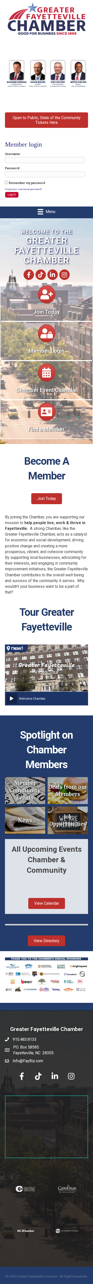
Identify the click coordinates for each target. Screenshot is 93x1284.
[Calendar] (46, 296)
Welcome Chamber (32, 698)
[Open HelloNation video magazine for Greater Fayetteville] (16, 648)
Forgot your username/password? (23, 189)
